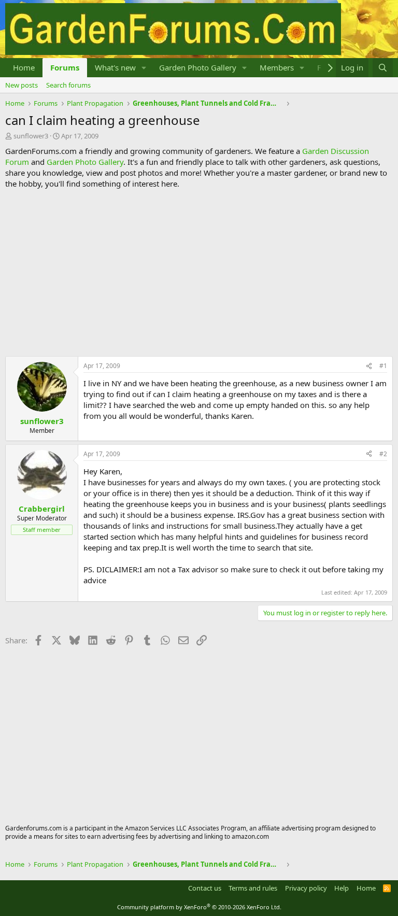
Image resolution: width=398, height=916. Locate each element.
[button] (144, 67)
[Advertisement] (199, 272)
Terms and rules (253, 888)
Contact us (204, 888)
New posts (21, 85)
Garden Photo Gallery (197, 67)
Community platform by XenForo (199, 907)
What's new (115, 67)
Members (277, 67)
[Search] (383, 67)
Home (24, 67)
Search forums (68, 85)
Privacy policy (306, 888)
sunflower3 (30, 135)
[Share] (369, 366)
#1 (383, 365)
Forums (64, 67)
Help (341, 888)
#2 (383, 453)
